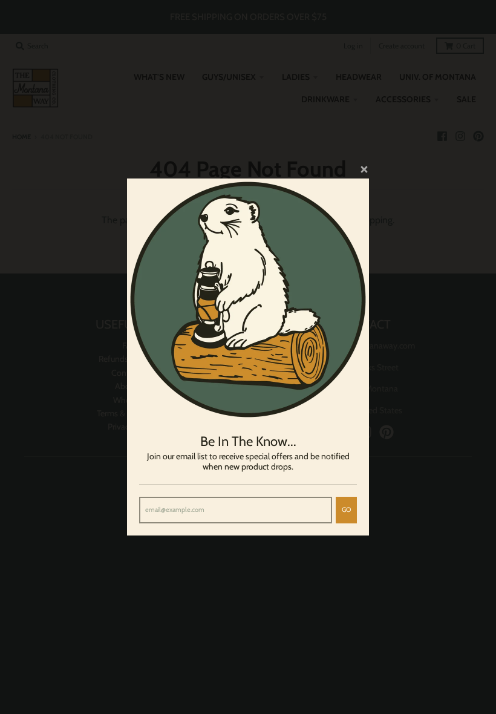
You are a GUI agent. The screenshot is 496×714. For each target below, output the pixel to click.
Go (346, 509)
